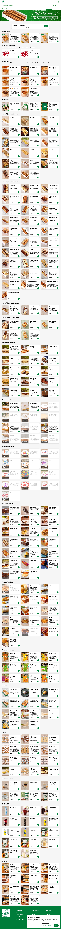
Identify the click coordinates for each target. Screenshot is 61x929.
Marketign (18, 916)
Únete (46, 26)
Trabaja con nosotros (20, 914)
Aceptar (56, 925)
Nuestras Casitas (20, 1)
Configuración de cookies (47, 925)
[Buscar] (2, 8)
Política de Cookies (45, 923)
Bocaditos (14, 1)
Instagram (33, 912)
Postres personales (7, 8)
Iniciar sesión (48, 914)
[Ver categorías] (58, 8)
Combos (54, 8)
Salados (31, 8)
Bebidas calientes (42, 8)
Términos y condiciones (21, 917)
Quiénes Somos (28, 1)
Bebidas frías (49, 8)
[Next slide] (60, 15)
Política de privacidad (20, 919)
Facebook (33, 914)
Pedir (47, 912)
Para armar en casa (24, 8)
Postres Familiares (16, 8)
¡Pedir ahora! (8, 1)
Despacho (18, 912)
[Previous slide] (0, 15)
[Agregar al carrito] (19, 41)
